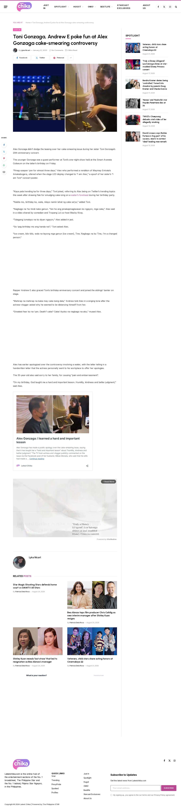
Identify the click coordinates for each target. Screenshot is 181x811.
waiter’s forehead (80, 195)
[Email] (4, 172)
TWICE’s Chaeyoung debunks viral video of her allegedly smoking (154, 119)
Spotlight (60, 7)
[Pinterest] (4, 158)
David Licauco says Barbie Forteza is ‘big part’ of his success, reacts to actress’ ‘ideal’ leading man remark (155, 137)
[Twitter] (4, 151)
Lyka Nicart (25, 50)
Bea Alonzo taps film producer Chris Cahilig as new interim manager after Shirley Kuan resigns (91, 615)
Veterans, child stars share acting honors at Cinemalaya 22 (90, 660)
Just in (46, 6)
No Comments (57, 50)
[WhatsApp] (4, 165)
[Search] (176, 7)
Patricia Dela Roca (22, 592)
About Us (146, 6)
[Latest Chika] (24, 7)
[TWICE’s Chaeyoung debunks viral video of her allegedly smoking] (133, 120)
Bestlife (105, 7)
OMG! (90, 7)
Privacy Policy (159, 795)
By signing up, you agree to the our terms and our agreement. (144, 795)
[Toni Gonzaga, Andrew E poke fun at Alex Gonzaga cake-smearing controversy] (65, 98)
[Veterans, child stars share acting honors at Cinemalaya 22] (92, 641)
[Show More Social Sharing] (70, 57)
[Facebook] (4, 145)
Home (28, 23)
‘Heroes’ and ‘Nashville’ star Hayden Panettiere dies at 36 (155, 103)
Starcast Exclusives (123, 6)
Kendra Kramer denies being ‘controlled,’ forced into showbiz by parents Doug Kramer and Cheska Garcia (155, 84)
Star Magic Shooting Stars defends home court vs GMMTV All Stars (35, 586)
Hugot (77, 7)
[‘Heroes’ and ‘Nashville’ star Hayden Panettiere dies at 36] (133, 103)
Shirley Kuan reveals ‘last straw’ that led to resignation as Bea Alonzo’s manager (35, 660)
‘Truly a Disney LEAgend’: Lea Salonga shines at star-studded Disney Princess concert (155, 65)
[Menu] (5, 7)
